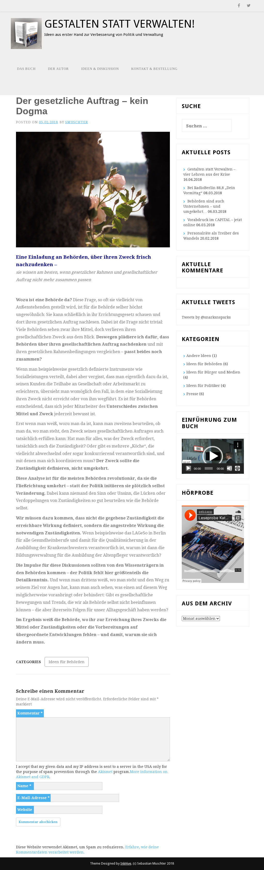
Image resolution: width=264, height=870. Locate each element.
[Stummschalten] (229, 468)
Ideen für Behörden (67, 662)
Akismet (105, 772)
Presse (192, 394)
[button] (212, 456)
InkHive (125, 863)
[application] (213, 456)
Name (24, 786)
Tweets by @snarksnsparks (206, 317)
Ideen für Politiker (203, 386)
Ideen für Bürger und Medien (213, 372)
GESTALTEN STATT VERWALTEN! (119, 24)
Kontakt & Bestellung (154, 69)
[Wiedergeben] (188, 468)
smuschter (76, 122)
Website (24, 810)
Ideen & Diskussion (100, 69)
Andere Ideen (198, 356)
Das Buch (26, 69)
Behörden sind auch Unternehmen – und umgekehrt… (203, 206)
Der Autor (58, 69)
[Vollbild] (237, 468)
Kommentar (30, 713)
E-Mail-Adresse (33, 798)
